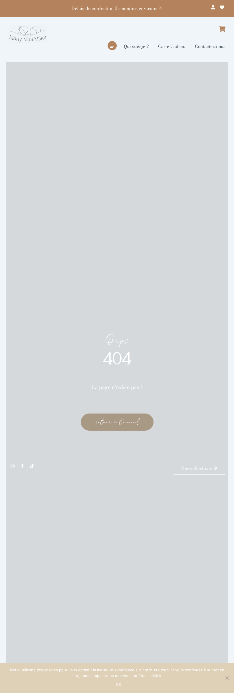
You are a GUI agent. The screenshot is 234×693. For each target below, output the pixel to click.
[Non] (227, 678)
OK (118, 684)
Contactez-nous (210, 46)
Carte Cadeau (171, 46)
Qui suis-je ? (136, 46)
